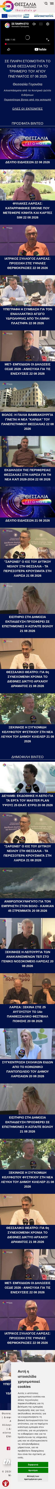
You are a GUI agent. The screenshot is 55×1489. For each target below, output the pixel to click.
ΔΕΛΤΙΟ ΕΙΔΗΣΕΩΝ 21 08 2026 (27, 520)
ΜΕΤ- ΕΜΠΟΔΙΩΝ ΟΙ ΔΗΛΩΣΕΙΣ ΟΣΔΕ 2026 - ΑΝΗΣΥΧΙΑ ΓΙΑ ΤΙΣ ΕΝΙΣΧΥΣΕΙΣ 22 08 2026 (27, 369)
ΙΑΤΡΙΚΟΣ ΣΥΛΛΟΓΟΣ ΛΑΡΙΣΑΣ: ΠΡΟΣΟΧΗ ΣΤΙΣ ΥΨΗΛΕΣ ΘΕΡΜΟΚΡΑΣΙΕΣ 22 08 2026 (27, 263)
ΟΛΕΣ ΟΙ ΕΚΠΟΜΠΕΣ (27, 108)
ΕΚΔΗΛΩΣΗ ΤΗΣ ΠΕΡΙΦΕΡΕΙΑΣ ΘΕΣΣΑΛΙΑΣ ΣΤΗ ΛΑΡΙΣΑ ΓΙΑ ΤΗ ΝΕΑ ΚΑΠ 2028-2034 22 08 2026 (27, 474)
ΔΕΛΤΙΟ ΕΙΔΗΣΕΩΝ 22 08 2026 (27, 162)
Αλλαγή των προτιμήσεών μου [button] (33, 1477)
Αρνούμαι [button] (33, 1470)
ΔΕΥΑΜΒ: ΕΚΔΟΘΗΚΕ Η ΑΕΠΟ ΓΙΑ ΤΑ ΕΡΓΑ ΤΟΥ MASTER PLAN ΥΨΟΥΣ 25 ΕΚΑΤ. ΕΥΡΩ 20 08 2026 (27, 800)
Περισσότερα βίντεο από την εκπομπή (27, 99)
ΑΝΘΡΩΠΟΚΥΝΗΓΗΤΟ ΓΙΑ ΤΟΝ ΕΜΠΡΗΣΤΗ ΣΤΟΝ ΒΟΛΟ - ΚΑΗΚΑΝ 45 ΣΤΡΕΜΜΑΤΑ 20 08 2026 (27, 906)
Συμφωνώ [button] (33, 1464)
